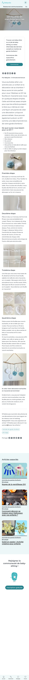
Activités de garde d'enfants (11, 429)
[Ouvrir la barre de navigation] (25, 2)
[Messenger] (12, 73)
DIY (8, 425)
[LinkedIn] (8, 73)
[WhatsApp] (15, 73)
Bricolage (5, 432)
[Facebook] (3, 73)
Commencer (14, 64)
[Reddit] (10, 73)
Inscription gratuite (14, 588)
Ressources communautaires (13, 6)
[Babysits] (6, 2)
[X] (5, 73)
